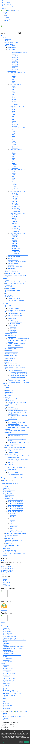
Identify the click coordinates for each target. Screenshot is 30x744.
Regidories (6, 488)
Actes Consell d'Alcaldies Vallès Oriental (15, 533)
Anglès (7, 17)
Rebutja (21, 742)
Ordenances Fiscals (10, 542)
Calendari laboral (9, 547)
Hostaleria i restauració (9, 678)
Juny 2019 (12, 521)
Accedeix (3, 598)
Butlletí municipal (7, 705)
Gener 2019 (13, 513)
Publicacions (6, 585)
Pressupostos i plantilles (11, 535)
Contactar (3, 8)
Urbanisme (8, 537)
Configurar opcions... (6, 742)
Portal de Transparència (9, 550)
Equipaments (6, 676)
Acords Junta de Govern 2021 (15, 508)
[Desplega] (11, 478)
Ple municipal (8, 496)
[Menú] (1, 36)
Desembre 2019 (14, 530)
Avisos (4, 584)
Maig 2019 (12, 520)
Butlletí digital (6, 703)
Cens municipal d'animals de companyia (13, 646)
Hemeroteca (6, 708)
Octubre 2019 (13, 526)
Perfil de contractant (10, 538)
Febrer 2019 (13, 515)
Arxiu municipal (7, 650)
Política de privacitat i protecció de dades (14, 716)
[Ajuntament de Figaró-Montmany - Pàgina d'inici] (8, 28)
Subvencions (8, 543)
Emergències (6, 687)
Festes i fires (6, 683)
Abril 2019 (12, 518)
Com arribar (6, 671)
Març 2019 (12, 516)
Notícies (5, 579)
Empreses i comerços (8, 680)
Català (7, 14)
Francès (7, 20)
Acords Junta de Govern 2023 (15, 505)
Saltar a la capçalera (7, 1)
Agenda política (7, 491)
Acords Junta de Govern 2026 (15, 500)
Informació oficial (19, 478)
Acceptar (26, 742)
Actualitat (3, 697)
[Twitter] (3, 10)
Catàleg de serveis (8, 653)
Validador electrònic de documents (12, 648)
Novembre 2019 (14, 528)
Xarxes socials (6, 707)
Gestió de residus (7, 661)
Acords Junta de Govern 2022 (15, 506)
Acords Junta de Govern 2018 (15, 532)
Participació (4, 688)
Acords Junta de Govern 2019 (10, 483)
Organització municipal (9, 490)
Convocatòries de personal (12, 545)
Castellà (7, 15)
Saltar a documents (7, 4)
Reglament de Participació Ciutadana (13, 693)
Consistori (5, 486)
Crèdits (5, 713)
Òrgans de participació (9, 690)
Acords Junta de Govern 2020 (15, 510)
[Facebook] (9, 10)
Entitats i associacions (9, 682)
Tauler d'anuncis (9, 495)
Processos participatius (9, 695)
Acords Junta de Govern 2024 (15, 503)
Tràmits (5, 645)
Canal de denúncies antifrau (10, 552)
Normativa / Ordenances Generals (14, 540)
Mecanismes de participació (10, 692)
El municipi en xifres (8, 675)
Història (5, 666)
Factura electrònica (8, 658)
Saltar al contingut (7, 2)
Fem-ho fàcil (6, 660)
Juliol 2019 (12, 523)
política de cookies (14, 739)
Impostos (5, 656)
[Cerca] (19, 33)
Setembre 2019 (14, 525)
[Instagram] (15, 10)
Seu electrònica (7, 548)
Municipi (3, 663)
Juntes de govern (7, 480)
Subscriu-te (4, 610)
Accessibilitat (6, 720)
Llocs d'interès (7, 670)
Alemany (7, 19)
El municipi (6, 665)
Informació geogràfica (9, 673)
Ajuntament (7, 478)
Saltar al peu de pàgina (8, 6)
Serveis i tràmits (5, 643)
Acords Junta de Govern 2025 (15, 501)
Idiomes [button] (5, 12)
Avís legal (5, 718)
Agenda (5, 580)
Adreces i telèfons (7, 685)
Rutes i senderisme (8, 668)
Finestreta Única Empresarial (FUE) (12, 655)
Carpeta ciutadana (8, 651)
